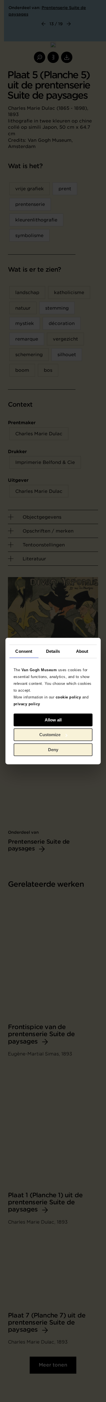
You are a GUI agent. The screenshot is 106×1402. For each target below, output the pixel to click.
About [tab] (82, 651)
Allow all (53, 719)
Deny (53, 749)
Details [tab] (53, 651)
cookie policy (68, 697)
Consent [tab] (23, 651)
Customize (49, 734)
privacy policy (27, 704)
